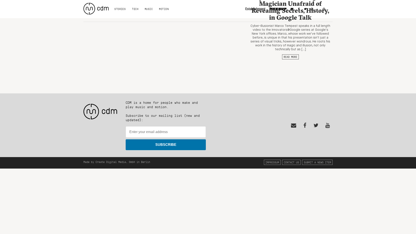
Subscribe (165, 144)
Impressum (272, 162)
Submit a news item (317, 162)
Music (149, 9)
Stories (120, 9)
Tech (135, 9)
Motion (164, 9)
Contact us (291, 162)
